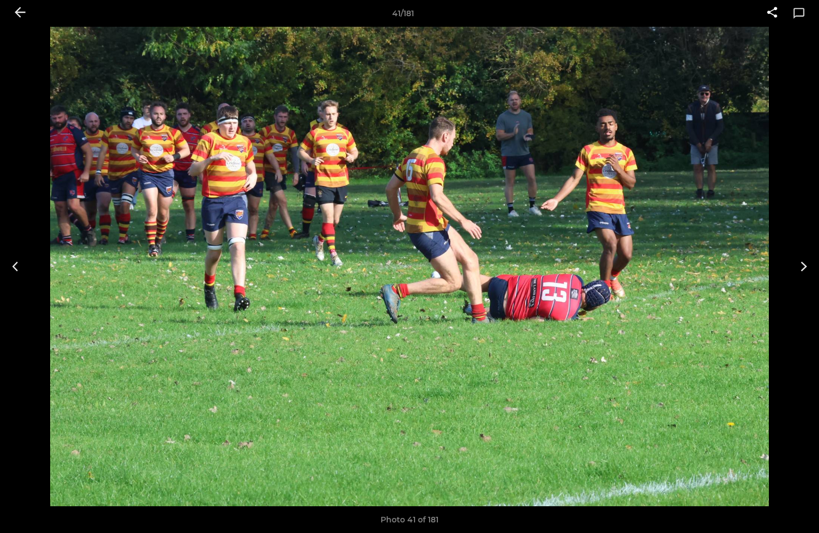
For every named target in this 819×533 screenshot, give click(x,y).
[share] (772, 13)
